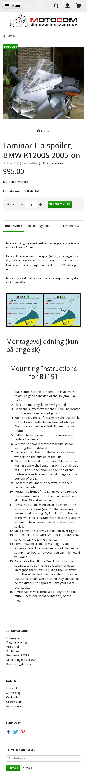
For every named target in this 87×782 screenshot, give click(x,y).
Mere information (15, 182)
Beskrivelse (13, 226)
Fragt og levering (16, 642)
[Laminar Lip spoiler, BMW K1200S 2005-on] (43, 83)
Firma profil (13, 646)
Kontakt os (12, 651)
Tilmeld (13, 767)
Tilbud (30, 226)
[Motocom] (43, 21)
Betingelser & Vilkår (18, 655)
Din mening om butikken (21, 659)
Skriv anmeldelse (53, 163)
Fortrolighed (13, 638)
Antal (11, 204)
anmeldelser (30, 163)
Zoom (45, 131)
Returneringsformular (19, 664)
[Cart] (78, 6)
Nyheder (45, 226)
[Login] (67, 6)
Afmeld (27, 767)
